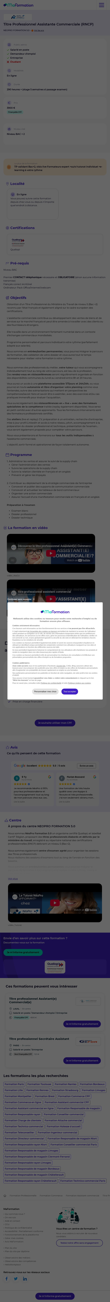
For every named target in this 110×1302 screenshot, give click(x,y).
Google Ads (60, 666)
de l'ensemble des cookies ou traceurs (42, 631)
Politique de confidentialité (51, 683)
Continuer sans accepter (19, 599)
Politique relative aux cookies (79, 683)
